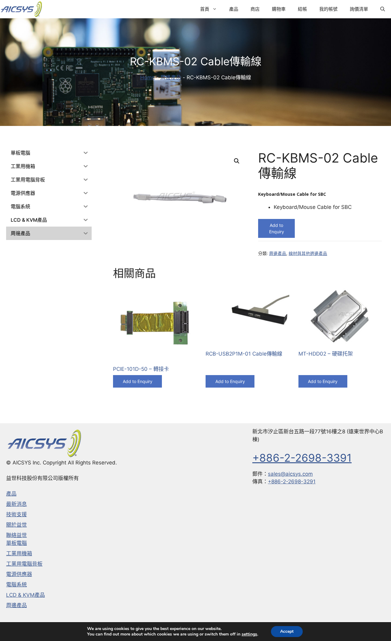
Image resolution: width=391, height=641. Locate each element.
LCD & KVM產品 (25, 595)
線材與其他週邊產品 (308, 253)
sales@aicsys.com (290, 474)
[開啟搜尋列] (382, 9)
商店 (255, 9)
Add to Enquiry (276, 228)
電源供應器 (19, 574)
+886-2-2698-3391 (302, 457)
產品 (233, 9)
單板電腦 (16, 543)
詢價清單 (359, 9)
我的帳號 (328, 9)
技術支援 (16, 514)
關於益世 (16, 525)
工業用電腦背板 (24, 564)
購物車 (279, 9)
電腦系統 (16, 585)
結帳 (302, 9)
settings (249, 634)
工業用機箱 (19, 553)
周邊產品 (170, 77)
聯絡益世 (16, 535)
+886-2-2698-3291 (292, 481)
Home (147, 77)
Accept (287, 631)
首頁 (204, 9)
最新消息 (16, 504)
